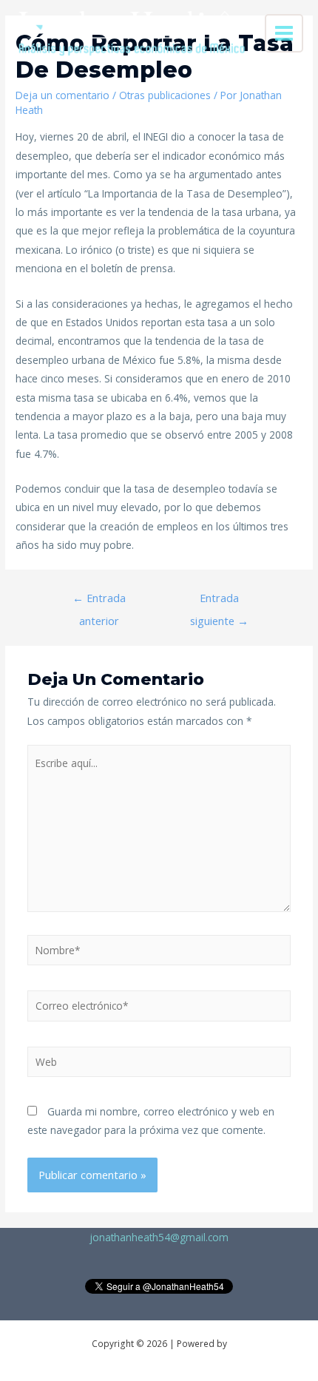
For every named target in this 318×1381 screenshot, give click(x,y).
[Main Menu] (284, 33)
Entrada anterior (99, 601)
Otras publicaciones (165, 95)
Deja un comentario (62, 95)
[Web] (159, 1064)
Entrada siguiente (219, 601)
